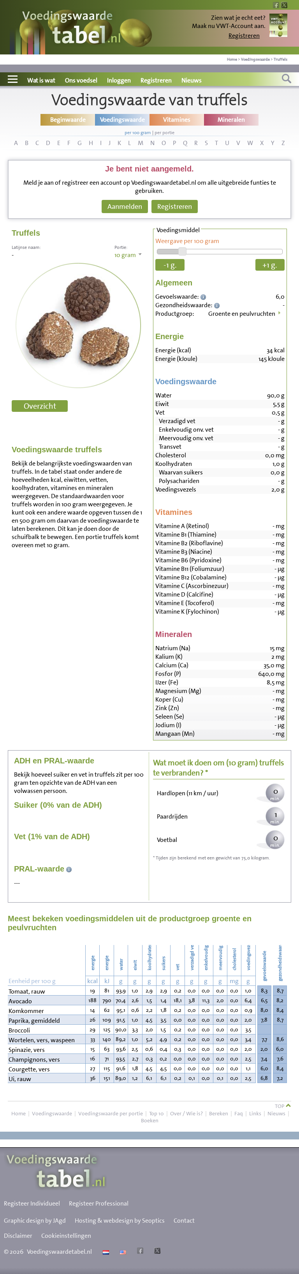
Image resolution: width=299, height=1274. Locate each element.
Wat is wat (41, 80)
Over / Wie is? (186, 1113)
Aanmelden (124, 206)
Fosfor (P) (168, 674)
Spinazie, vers (27, 1050)
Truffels (280, 59)
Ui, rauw (20, 1079)
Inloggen (119, 80)
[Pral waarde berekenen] (69, 869)
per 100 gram (138, 133)
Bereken (218, 1113)
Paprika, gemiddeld (34, 1021)
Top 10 (156, 1113)
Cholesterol (170, 455)
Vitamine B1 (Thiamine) (185, 534)
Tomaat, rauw (27, 991)
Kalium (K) (169, 657)
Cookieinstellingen (66, 1236)
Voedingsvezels (175, 489)
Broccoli (19, 1030)
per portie (164, 133)
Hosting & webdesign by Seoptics (120, 1220)
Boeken (149, 1120)
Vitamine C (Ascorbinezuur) (192, 586)
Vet (160, 412)
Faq (238, 1113)
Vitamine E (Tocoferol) (184, 603)
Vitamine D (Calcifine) (184, 594)
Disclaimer (18, 1236)
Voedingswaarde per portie (110, 1113)
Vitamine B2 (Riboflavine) (189, 543)
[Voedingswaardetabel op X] (156, 1252)
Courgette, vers (29, 1069)
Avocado (20, 1001)
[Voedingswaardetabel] (71, 28)
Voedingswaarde (255, 59)
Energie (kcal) (173, 350)
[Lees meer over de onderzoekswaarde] (204, 296)
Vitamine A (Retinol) (182, 526)
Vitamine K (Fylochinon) (187, 611)
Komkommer (26, 1011)
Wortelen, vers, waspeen (42, 1040)
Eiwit (162, 404)
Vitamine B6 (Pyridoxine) (188, 560)
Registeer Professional (98, 1203)
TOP (280, 1106)
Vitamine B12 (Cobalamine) (191, 577)
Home (232, 59)
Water (163, 395)
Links (255, 1113)
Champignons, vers (34, 1059)
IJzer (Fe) (166, 682)
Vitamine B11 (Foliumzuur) (189, 569)
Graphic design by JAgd (35, 1220)
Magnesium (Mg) (178, 691)
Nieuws (191, 80)
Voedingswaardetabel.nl (59, 1252)
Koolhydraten (173, 464)
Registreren (244, 36)
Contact (184, 1220)
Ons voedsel (81, 80)
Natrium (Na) (172, 648)
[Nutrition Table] (122, 1252)
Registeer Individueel (32, 1203)
